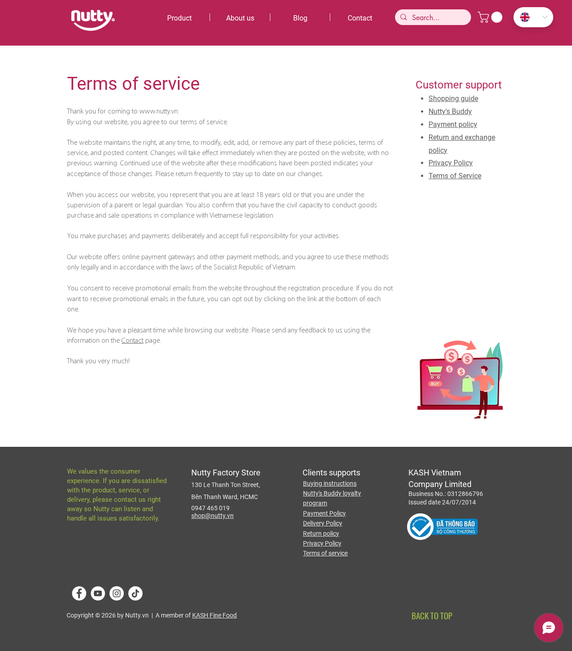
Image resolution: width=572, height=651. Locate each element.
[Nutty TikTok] (135, 593)
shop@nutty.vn (212, 515)
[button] (491, 17)
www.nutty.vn (158, 111)
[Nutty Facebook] (79, 593)
